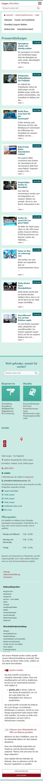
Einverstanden (21, 775)
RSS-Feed (8, 510)
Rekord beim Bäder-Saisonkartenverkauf (24, 150)
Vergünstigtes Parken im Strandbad (24, 184)
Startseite (9, 15)
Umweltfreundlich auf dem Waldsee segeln (24, 317)
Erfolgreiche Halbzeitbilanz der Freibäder (24, 78)
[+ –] (21, 441)
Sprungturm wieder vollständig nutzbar (25, 46)
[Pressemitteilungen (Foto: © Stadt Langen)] (32, 393)
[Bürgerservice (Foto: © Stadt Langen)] (11, 393)
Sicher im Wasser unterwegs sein (24, 253)
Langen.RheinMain (11, 491)
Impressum (29, 477)
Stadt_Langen (9, 495)
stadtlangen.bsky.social (13, 506)
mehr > (21, 67)
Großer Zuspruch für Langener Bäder (24, 220)
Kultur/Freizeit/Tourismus (24, 15)
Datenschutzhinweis (21, 771)
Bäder (37, 15)
